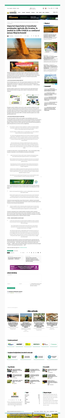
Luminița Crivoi (16, 372)
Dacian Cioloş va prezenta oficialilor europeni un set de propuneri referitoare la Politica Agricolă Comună (32, 259)
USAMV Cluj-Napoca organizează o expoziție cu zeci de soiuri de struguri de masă (52, 382)
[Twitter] (17, 400)
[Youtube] (57, 8)
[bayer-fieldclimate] (32, 17)
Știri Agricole (12, 22)
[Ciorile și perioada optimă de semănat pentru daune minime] (9, 376)
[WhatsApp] (55, 8)
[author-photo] (13, 372)
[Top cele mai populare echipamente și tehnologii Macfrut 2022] (9, 370)
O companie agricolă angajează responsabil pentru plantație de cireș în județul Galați (52, 376)
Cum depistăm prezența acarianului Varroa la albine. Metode (35, 381)
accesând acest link (23, 247)
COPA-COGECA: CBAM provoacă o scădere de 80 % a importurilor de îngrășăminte (51, 67)
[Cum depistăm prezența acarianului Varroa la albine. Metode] (27, 381)
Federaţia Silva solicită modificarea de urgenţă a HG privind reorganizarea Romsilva (50, 89)
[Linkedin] (50, 8)
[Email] (36, 253)
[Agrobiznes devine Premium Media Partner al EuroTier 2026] (44, 370)
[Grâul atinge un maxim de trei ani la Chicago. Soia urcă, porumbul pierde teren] (52, 317)
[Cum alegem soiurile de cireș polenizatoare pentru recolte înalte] (27, 370)
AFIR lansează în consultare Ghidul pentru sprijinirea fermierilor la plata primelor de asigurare (26, 325)
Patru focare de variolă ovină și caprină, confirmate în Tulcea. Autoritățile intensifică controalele (39, 325)
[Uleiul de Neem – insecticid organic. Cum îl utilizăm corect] (9, 381)
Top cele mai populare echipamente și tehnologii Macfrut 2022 (17, 370)
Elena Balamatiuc (51, 384)
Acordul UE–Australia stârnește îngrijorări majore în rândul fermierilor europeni (50, 36)
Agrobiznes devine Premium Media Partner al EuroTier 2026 (52, 370)
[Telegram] (38, 253)
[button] (55, 12)
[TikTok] (53, 8)
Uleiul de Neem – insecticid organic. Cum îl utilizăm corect (17, 381)
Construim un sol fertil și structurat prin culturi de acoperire (34, 375)
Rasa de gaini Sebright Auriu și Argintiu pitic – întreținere (14, 258)
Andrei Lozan (33, 372)
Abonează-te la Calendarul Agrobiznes (13, 307)
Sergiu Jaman (51, 372)
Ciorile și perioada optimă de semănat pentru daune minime (17, 375)
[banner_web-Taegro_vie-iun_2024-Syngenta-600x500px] (51, 79)
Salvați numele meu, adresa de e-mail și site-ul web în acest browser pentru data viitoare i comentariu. (35, 284)
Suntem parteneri (13, 340)
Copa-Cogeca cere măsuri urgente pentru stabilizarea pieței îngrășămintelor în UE (50, 57)
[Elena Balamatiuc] (8, 36)
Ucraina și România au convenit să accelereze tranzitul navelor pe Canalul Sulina (13, 324)
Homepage (8, 22)
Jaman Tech (22, 411)
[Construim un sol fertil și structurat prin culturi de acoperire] (27, 376)
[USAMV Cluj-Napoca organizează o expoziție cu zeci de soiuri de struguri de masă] (44, 382)
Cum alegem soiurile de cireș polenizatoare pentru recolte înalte (35, 370)
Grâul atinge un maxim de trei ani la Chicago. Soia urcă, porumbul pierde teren (52, 324)
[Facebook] (48, 8)
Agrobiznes (15, 383)
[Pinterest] (34, 36)
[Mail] (52, 8)
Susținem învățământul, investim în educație (20, 352)
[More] (38, 36)
